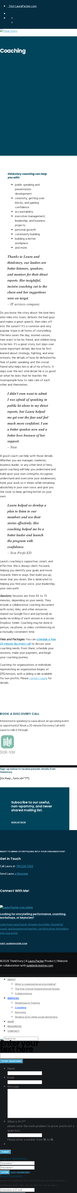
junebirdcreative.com (40, 965)
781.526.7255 (24, 866)
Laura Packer (36, 961)
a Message (21, 873)
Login (4, 1172)
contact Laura (38, 678)
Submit (5, 1151)
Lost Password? (20, 1172)
